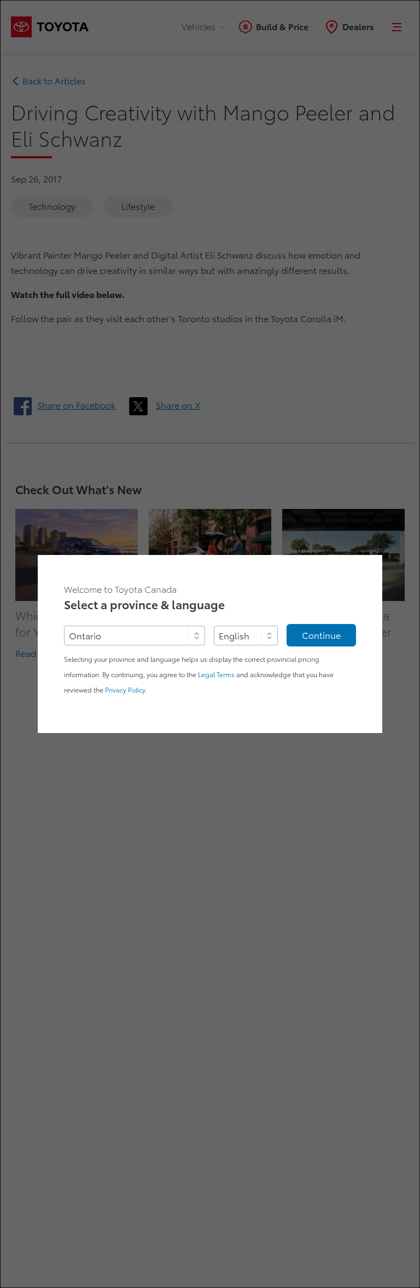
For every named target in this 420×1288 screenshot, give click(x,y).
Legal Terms (216, 675)
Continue (321, 635)
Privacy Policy (125, 690)
